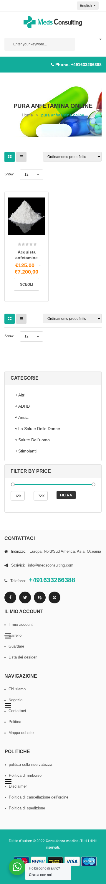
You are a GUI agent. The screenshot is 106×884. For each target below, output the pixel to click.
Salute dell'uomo (34, 439)
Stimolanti (27, 451)
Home (27, 115)
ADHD (24, 406)
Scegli (26, 284)
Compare (34, 236)
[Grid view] (9, 157)
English (86, 6)
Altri (21, 395)
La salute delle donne (39, 428)
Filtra (66, 495)
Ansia (23, 417)
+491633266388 (86, 64)
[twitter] (25, 597)
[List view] (21, 157)
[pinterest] (54, 597)
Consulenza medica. (63, 841)
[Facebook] (10, 597)
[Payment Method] (39, 861)
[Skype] (40, 597)
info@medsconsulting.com (50, 565)
